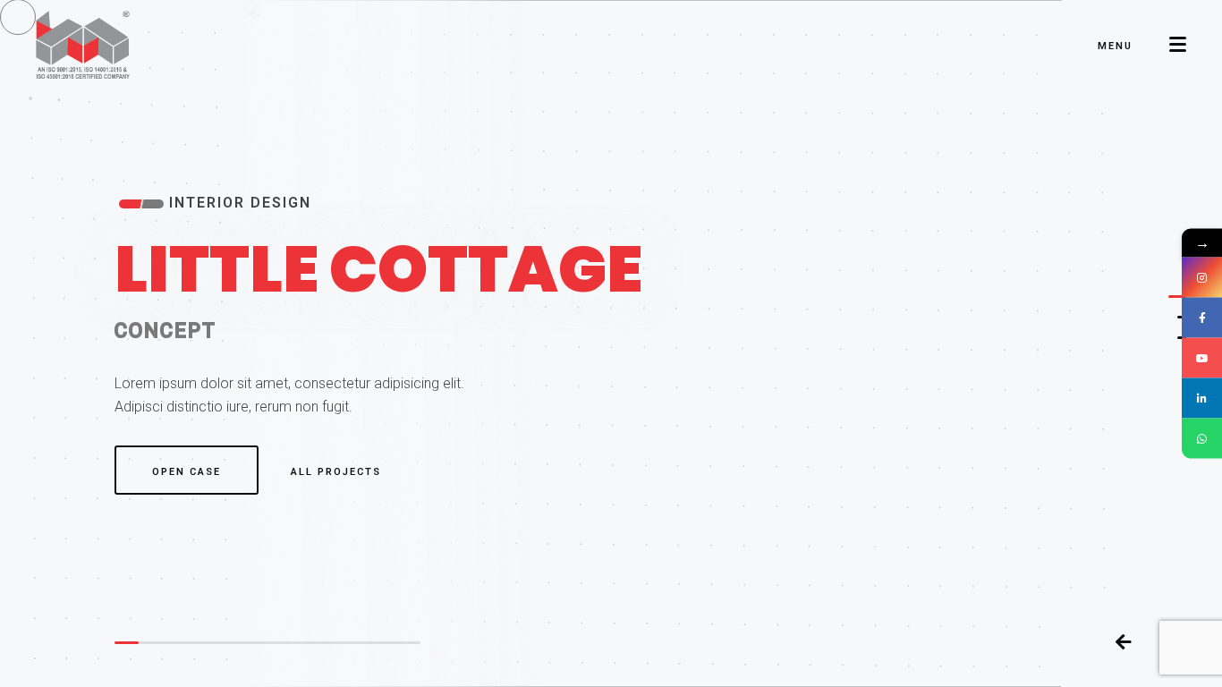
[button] (1177, 296)
